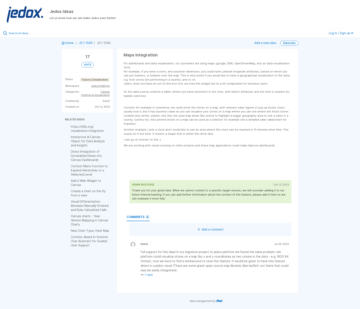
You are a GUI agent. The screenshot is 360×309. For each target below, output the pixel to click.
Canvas (105, 91)
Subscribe (289, 43)
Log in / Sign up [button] (340, 33)
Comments (137, 217)
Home (69, 43)
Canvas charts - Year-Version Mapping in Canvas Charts (89, 220)
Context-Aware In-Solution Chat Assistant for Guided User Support (89, 241)
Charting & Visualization (95, 95)
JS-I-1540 (85, 43)
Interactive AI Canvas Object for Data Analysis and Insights (88, 141)
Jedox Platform (100, 85)
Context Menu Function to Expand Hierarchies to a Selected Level (89, 170)
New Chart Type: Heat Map (90, 230)
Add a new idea (265, 43)
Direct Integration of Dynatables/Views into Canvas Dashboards (86, 156)
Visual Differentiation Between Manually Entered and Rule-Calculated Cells (90, 206)
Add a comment (213, 229)
